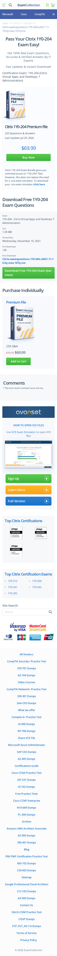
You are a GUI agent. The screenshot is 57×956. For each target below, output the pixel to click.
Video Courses (26, 682)
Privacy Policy (28, 940)
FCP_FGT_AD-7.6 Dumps (26, 926)
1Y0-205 (12, 593)
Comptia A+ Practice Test (26, 717)
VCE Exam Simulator (24, 432)
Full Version (16, 501)
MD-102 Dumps (26, 863)
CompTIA (40, 14)
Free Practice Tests (26, 793)
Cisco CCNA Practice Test (26, 773)
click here (39, 184)
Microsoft (7, 14)
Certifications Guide (26, 766)
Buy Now (28, 157)
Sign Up (13, 478)
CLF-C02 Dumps (26, 891)
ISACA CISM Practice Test (27, 912)
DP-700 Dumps (26, 731)
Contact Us (26, 905)
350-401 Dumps (26, 842)
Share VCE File (26, 738)
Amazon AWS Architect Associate (27, 828)
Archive (26, 821)
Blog (26, 849)
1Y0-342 (36, 587)
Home (5, 23)
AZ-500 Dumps (26, 898)
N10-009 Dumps (26, 807)
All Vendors (26, 654)
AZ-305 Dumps (26, 759)
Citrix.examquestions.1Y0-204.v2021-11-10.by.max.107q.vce (28, 261)
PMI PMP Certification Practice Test (26, 856)
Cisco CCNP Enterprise (26, 800)
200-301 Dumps (26, 696)
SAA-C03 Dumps (26, 703)
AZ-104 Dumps (26, 675)
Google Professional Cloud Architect (26, 884)
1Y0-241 (12, 587)
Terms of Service (26, 933)
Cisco (24, 14)
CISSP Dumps (27, 919)
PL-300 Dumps (26, 814)
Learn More (16, 490)
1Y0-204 (27, 23)
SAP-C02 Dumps (26, 752)
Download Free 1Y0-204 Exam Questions (28, 273)
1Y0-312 (12, 581)
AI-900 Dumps (26, 724)
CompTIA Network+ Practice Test (26, 689)
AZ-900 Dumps (26, 835)
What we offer (26, 710)
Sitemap (27, 877)
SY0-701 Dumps (26, 668)
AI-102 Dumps (26, 786)
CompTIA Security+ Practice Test (26, 661)
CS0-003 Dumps (26, 870)
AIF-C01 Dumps (26, 780)
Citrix (16, 23)
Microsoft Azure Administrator (26, 745)
